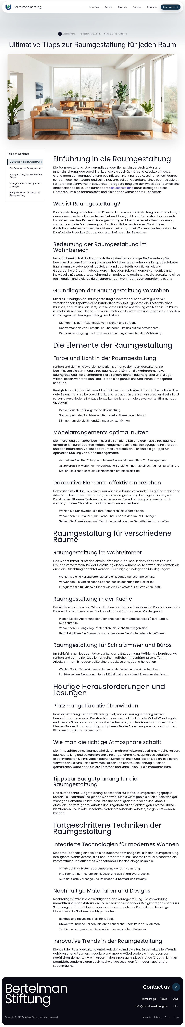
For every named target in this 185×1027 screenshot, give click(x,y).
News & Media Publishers (115, 34)
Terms (167, 1017)
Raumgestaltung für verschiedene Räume (26, 175)
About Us (147, 1017)
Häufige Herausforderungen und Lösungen (25, 184)
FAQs (175, 999)
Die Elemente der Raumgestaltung (26, 168)
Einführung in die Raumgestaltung (26, 162)
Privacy (158, 1017)
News (163, 999)
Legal (176, 1017)
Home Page (148, 999)
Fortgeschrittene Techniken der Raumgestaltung (25, 194)
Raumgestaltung (122, 188)
